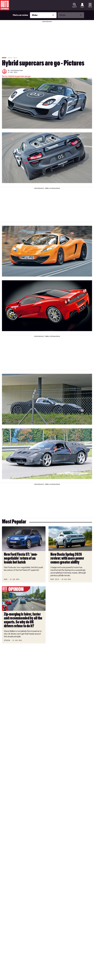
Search (74, 7)
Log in (82, 7)
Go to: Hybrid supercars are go (16, 76)
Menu (90, 7)
